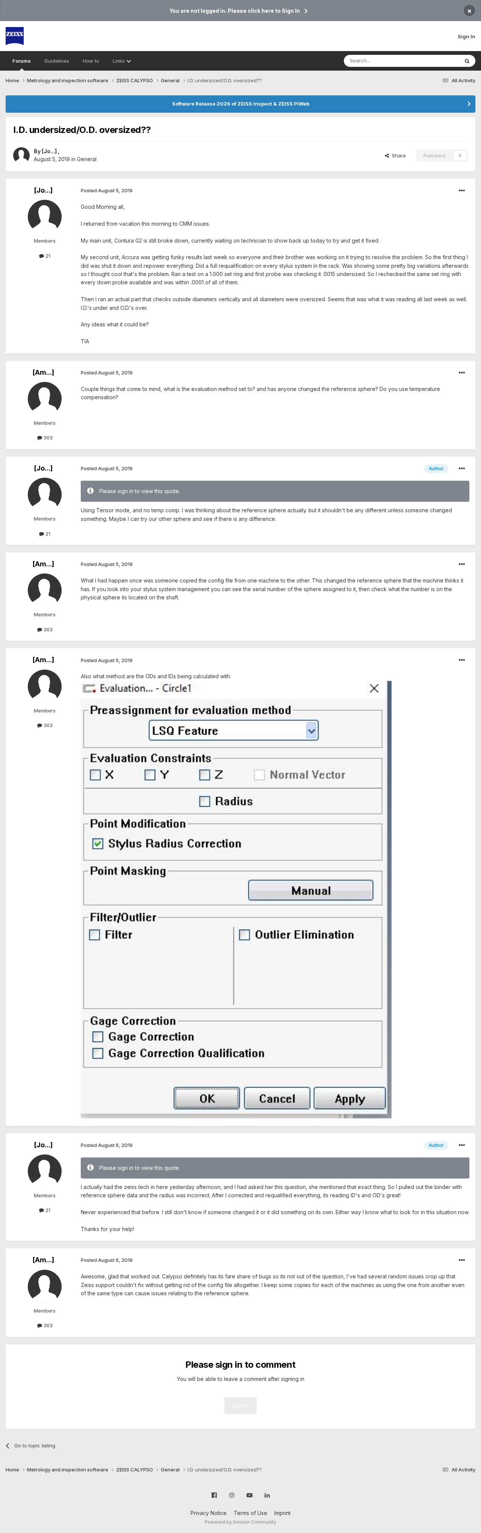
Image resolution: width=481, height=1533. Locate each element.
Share (397, 155)
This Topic (437, 60)
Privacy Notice (209, 1513)
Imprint (282, 1513)
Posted (107, 190)
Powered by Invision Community (240, 1522)
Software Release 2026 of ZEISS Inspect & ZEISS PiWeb (240, 104)
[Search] (467, 61)
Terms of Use (250, 1513)
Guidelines (56, 61)
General (87, 159)
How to (91, 61)
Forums (21, 61)
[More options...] (461, 190)
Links (119, 61)
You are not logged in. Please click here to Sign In (234, 11)
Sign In (466, 36)
